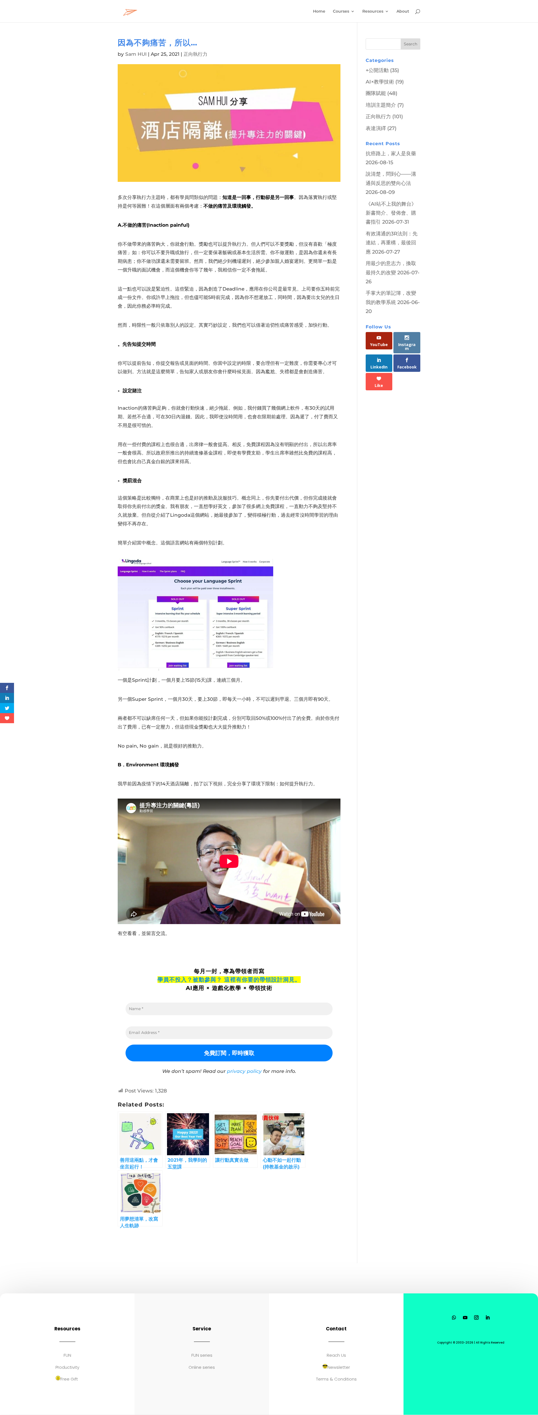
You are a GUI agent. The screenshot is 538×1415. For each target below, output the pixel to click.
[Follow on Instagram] (476, 1317)
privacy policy (244, 1071)
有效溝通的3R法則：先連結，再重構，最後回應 (392, 243)
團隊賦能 (376, 93)
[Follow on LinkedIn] (487, 1317)
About (402, 11)
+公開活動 (377, 70)
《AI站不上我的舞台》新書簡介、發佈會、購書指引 (391, 213)
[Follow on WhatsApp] (453, 1317)
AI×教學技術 (380, 82)
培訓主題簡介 (381, 105)
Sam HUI (136, 54)
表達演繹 (376, 128)
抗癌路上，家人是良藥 (391, 153)
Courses (341, 11)
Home (319, 11)
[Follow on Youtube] (465, 1317)
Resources (372, 11)
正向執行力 (195, 54)
